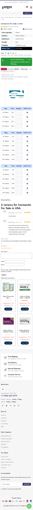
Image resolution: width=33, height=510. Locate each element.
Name (3, 261)
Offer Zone (10, 55)
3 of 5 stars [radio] (6, 248)
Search (26, 13)
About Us (3, 415)
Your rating (4, 246)
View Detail (8, 309)
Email (3, 265)
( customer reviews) (13, 26)
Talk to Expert (28, 29)
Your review (4, 251)
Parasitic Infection (9, 17)
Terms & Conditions (6, 459)
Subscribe (26, 484)
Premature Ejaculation (6, 439)
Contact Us (4, 418)
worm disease (18, 17)
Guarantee (3, 421)
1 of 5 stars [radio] (2, 248)
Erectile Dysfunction (6, 436)
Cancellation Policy (6, 465)
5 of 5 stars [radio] (10, 248)
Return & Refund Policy (7, 462)
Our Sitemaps (4, 424)
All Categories (4, 447)
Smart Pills (3, 444)
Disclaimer (3, 468)
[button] (27, 8)
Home (2, 17)
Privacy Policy (4, 456)
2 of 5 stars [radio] (4, 248)
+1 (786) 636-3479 (23, 2)
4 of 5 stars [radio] (8, 248)
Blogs (2, 426)
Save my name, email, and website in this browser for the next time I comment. (15, 270)
